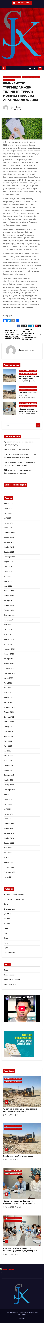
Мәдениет (7, 919)
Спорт (6, 938)
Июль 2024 (8, 625)
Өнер (6, 928)
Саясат (6, 933)
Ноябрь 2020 (9, 838)
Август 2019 (8, 877)
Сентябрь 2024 (9, 615)
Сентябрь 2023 (9, 673)
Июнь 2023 (8, 688)
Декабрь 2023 (9, 659)
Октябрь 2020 (9, 843)
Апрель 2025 (9, 581)
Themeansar (22, 1314)
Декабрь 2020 (9, 833)
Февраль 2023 (9, 707)
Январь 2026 (9, 537)
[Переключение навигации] (30, 68)
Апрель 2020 (9, 862)
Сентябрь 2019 (9, 872)
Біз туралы (22, 1319)
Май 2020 (7, 857)
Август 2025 (8, 562)
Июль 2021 (8, 799)
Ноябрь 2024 (9, 605)
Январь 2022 (9, 770)
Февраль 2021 (9, 823)
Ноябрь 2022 (9, 722)
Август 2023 (8, 678)
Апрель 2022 (8, 756)
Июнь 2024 (8, 629)
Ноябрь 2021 (8, 780)
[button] (34, 68)
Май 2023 (7, 692)
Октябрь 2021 (9, 785)
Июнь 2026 (8, 513)
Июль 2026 (8, 508)
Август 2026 (8, 503)
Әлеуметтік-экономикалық (31, 77)
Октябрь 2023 (9, 668)
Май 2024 (7, 634)
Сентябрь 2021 (9, 790)
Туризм (6, 948)
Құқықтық (7, 914)
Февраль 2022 (9, 765)
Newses (31, 1312)
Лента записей (9, 975)
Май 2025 (7, 576)
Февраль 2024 (9, 649)
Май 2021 (7, 809)
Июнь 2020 (8, 853)
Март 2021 (7, 819)
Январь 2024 (9, 654)
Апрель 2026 (9, 523)
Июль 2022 (8, 741)
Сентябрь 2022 (9, 731)
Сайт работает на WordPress (15, 1312)
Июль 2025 (8, 566)
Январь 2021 (8, 828)
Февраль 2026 (9, 532)
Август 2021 (8, 794)
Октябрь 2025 (9, 552)
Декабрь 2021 (9, 775)
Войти (6, 970)
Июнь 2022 (8, 746)
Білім (6, 904)
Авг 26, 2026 (23, 381)
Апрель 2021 (8, 814)
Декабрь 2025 (9, 542)
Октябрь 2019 (9, 867)
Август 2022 (8, 736)
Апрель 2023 (8, 697)
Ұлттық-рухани (9, 952)
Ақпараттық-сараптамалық (12, 77)
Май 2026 (7, 518)
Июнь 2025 (8, 571)
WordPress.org (10, 984)
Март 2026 (8, 528)
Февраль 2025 (9, 591)
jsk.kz (18, 107)
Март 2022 (8, 760)
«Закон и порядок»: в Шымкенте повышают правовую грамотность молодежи (19, 1203)
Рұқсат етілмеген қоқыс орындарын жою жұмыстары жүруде (29, 379)
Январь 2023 (9, 712)
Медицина (7, 923)
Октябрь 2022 (9, 727)
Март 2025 (8, 586)
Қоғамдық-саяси (9, 80)
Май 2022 (7, 751)
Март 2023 (8, 702)
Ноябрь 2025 (9, 547)
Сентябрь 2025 (9, 557)
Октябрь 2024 (9, 610)
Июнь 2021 (8, 804)
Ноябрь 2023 (9, 663)
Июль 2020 (8, 848)
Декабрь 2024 (9, 600)
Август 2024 (8, 620)
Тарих (6, 943)
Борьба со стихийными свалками (16, 449)
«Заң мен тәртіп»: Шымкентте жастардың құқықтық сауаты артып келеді (20, 1250)
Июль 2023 (8, 683)
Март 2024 (8, 644)
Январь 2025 (9, 596)
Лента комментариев (12, 980)
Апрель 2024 (9, 639)
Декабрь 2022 (9, 717)
